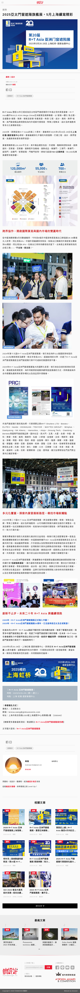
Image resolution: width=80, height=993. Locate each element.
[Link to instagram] (72, 968)
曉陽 (14, 84)
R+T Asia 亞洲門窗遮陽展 (24, 96)
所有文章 (28, 769)
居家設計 (10, 96)
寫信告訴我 (28, 976)
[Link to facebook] (57, 968)
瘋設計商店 (31, 781)
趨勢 (7, 77)
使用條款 (39, 976)
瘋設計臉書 (10, 786)
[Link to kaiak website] (65, 974)
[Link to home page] (10, 972)
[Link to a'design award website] (65, 980)
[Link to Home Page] (40, 2)
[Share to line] (10, 90)
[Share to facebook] (7, 90)
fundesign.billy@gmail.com (33, 765)
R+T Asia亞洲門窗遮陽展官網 (49, 722)
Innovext (75, 991)
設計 (13, 77)
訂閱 (48, 967)
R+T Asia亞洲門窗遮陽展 (28, 729)
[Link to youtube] (67, 968)
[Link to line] (62, 968)
